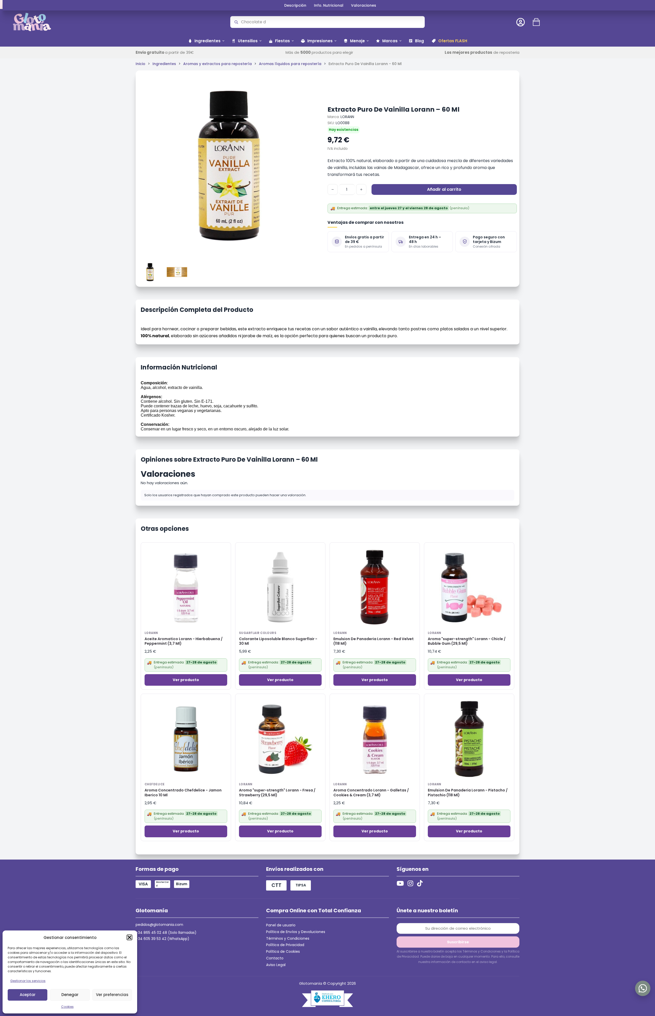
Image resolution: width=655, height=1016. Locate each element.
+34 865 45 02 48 (151, 932)
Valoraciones (363, 5)
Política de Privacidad (285, 944)
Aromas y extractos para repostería (217, 63)
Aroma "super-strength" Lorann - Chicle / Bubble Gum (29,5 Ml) (467, 641)
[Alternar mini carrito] (536, 22)
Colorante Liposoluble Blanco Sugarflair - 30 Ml (278, 641)
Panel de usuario (281, 925)
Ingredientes (164, 63)
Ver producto (186, 679)
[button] (129, 937)
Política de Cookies (283, 951)
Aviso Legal (276, 964)
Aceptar (28, 994)
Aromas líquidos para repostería (290, 63)
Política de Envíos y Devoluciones (295, 931)
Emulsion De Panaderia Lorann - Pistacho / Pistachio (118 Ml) (468, 793)
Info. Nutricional (328, 5)
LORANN (347, 116)
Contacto (274, 958)
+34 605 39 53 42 (151, 938)
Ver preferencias (112, 994)
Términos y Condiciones (287, 938)
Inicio (140, 63)
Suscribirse (458, 942)
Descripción (295, 5)
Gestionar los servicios (28, 981)
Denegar (70, 994)
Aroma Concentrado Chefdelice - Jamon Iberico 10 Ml (183, 793)
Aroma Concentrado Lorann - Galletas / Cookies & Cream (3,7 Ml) (371, 793)
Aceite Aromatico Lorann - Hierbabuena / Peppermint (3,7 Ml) (184, 641)
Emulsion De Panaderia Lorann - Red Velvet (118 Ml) (373, 641)
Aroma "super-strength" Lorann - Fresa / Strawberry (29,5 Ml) (277, 793)
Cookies (67, 1006)
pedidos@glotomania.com (159, 924)
